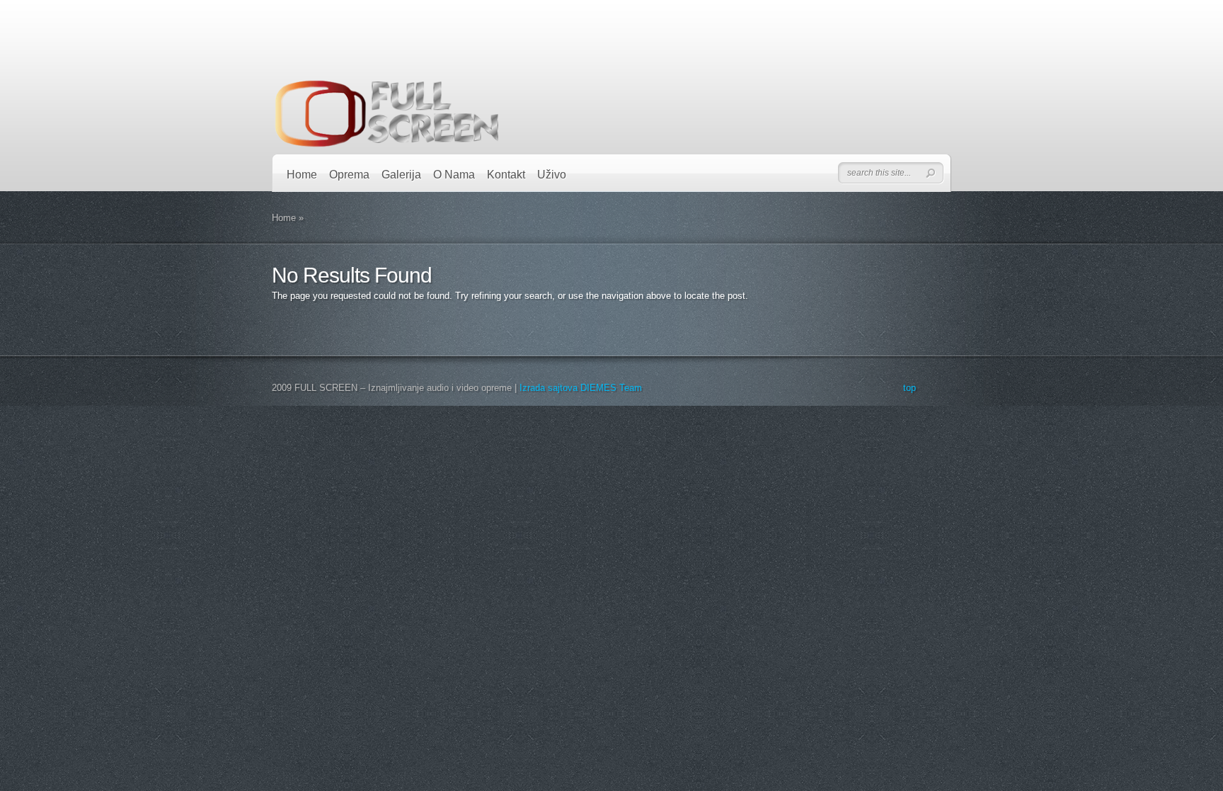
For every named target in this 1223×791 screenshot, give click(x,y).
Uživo (551, 175)
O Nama (454, 175)
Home (302, 175)
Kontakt (506, 175)
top (909, 387)
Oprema (349, 175)
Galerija (401, 175)
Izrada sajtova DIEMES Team (580, 387)
